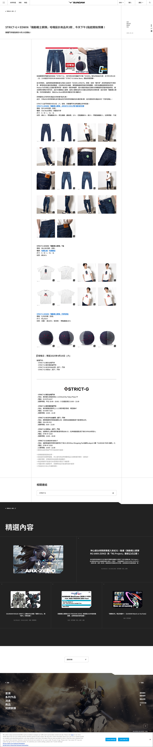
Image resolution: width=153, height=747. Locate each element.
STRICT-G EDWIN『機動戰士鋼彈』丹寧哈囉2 (53, 314)
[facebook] (151, 31)
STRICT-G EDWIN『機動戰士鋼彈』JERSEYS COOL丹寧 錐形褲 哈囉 (60, 106)
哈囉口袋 (44, 250)
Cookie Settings (110, 739)
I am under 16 (123, 739)
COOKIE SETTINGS (143, 704)
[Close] (150, 739)
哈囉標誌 (52, 250)
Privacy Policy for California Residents (14, 743)
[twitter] (151, 28)
